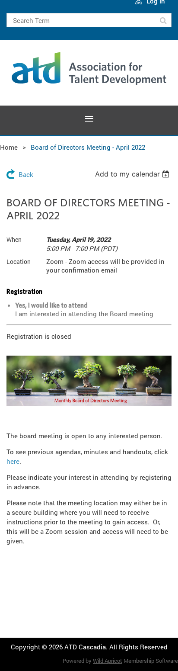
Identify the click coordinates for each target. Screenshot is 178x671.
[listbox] (133, 174)
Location (18, 261)
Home (9, 147)
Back (26, 174)
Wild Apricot (107, 661)
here (12, 461)
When (14, 239)
